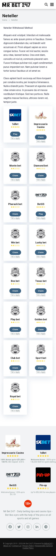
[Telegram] (46, 527)
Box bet (15, 281)
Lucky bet (40, 242)
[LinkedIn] (37, 527)
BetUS (40, 204)
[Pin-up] (43, 481)
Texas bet (40, 281)
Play (15, 134)
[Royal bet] (15, 392)
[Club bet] (15, 354)
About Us (7, 546)
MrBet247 (48, 544)
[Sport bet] (41, 354)
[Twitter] (19, 527)
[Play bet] (15, 315)
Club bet (15, 358)
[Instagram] (28, 527)
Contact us (16, 546)
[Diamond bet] (41, 162)
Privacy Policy (28, 546)
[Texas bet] (41, 277)
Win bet (15, 242)
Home (4, 20)
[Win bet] (15, 238)
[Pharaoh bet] (15, 200)
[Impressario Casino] (41, 120)
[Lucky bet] (41, 238)
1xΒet (15, 124)
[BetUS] (41, 200)
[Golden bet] (41, 315)
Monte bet (15, 165)
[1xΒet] (15, 120)
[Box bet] (15, 277)
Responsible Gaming (43, 546)
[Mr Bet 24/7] (16, 4)
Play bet (15, 319)
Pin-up (43, 485)
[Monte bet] (15, 162)
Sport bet (41, 358)
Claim (41, 137)
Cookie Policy (28, 548)
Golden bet (41, 319)
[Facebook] (10, 527)
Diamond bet (41, 165)
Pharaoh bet (15, 204)
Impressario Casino (41, 125)
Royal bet (15, 396)
